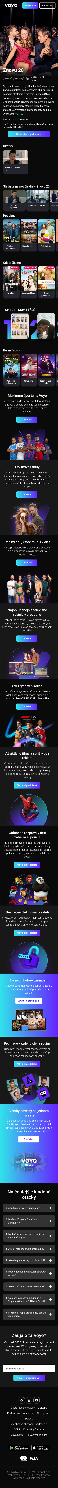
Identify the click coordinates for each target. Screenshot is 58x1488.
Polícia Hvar (46, 246)
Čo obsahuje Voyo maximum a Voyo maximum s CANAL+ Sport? (25, 1300)
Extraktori (11, 293)
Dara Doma (28, 381)
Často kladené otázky (23, 1407)
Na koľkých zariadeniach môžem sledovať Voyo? (25, 1236)
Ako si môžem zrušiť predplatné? (25, 1248)
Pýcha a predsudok (46, 294)
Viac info (19, 114)
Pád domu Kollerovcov (11, 382)
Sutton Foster (16, 124)
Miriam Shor (42, 124)
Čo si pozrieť (44, 1413)
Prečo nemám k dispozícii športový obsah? (26, 1273)
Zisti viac (26, 494)
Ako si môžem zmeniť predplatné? (25, 1286)
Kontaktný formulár (33, 1429)
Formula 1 (41, 695)
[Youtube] (36, 1400)
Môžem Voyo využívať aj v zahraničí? (21, 1221)
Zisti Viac (27, 419)
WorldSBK (43, 698)
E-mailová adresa (14, 1368)
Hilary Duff (18, 127)
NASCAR (31, 698)
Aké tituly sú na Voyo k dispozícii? (25, 1260)
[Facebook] (22, 1400)
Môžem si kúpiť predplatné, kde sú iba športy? (26, 1314)
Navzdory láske (28, 293)
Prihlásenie (47, 5)
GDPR (17, 1429)
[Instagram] (29, 1400)
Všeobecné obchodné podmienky (29, 1424)
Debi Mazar (29, 124)
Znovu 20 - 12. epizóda (14, 206)
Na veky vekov (28, 246)
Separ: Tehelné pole (46, 382)
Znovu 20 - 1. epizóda (37, 205)
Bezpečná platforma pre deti (27, 912)
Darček (29, 1418)
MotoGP (20, 698)
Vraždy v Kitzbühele (10, 247)
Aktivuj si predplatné (27, 785)
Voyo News (17, 1434)
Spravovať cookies (37, 1434)
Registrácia (30, 5)
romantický (19, 79)
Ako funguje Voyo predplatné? (23, 1208)
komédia (7, 79)
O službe (42, 1407)
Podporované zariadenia (20, 1413)
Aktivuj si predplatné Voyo (29, 134)
